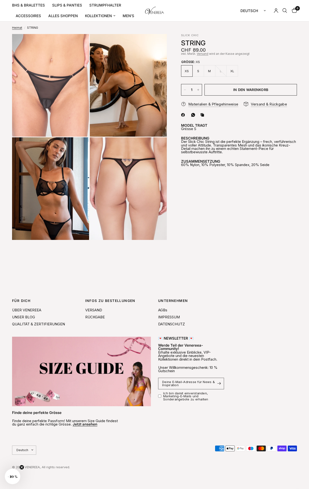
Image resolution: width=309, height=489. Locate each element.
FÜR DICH (21, 300)
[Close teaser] (21, 467)
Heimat (17, 27)
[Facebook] (184, 115)
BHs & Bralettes (28, 5)
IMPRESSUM (169, 317)
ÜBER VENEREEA (26, 310)
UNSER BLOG (23, 317)
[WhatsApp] (194, 115)
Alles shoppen (63, 16)
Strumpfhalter (105, 5)
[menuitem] (30, 5)
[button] (12, 476)
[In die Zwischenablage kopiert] (203, 115)
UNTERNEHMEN (173, 300)
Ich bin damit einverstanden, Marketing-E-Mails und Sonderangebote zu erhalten (185, 396)
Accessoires (28, 16)
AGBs (162, 310)
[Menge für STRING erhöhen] (198, 89)
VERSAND (93, 310)
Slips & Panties (67, 5)
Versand (202, 54)
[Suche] (284, 10)
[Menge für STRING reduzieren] (185, 89)
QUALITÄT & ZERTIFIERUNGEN (38, 324)
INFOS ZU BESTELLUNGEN (110, 300)
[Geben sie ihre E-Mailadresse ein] (219, 383)
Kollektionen (98, 16)
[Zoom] (79, 44)
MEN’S (128, 16)
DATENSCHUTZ (171, 324)
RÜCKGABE (95, 317)
